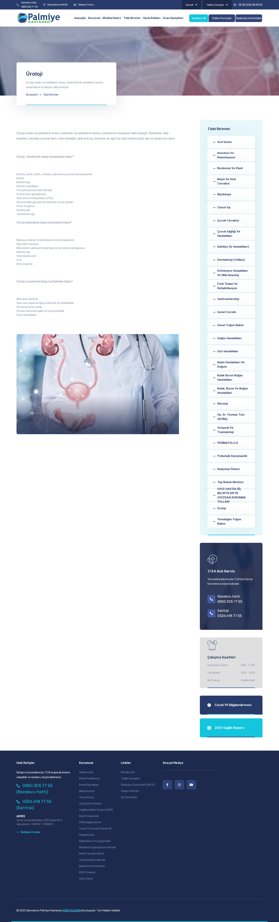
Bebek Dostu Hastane (92, 866)
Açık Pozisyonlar (89, 816)
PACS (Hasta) (87, 872)
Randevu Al (199, 18)
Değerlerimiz (87, 834)
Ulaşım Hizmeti (130, 791)
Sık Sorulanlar (129, 797)
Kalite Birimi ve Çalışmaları (95, 841)
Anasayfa (32, 94)
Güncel (189, 4)
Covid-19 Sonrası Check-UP (95, 828)
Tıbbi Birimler (51, 94)
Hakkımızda (86, 772)
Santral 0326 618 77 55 (229, 613)
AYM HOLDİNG (72, 910)
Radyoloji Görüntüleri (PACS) (138, 784)
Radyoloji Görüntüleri (249, 18)
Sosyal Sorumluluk (90, 803)
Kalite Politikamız (89, 778)
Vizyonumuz (86, 797)
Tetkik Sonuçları (215, 4)
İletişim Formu (86, 4)
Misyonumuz (87, 791)
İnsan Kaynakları (89, 784)
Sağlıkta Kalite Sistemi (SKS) (96, 809)
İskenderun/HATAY (57, 4)
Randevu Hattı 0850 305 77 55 (229, 599)
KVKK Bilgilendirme (90, 822)
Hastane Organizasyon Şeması (97, 847)
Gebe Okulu (86, 878)
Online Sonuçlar (222, 18)
